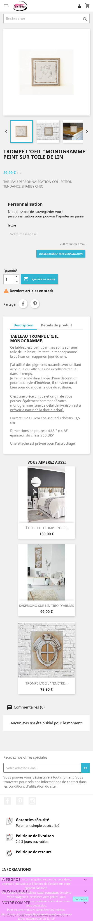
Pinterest (34, 303)
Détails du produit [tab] (56, 325)
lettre (12, 225)
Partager (23, 303)
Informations (16, 869)
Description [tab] (23, 325)
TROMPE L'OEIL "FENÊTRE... (46, 683)
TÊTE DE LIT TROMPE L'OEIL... (46, 528)
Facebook (7, 801)
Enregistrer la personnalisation (61, 253)
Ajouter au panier (39, 279)
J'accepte (80, 899)
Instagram (32, 801)
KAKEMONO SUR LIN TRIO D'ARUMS (46, 605)
